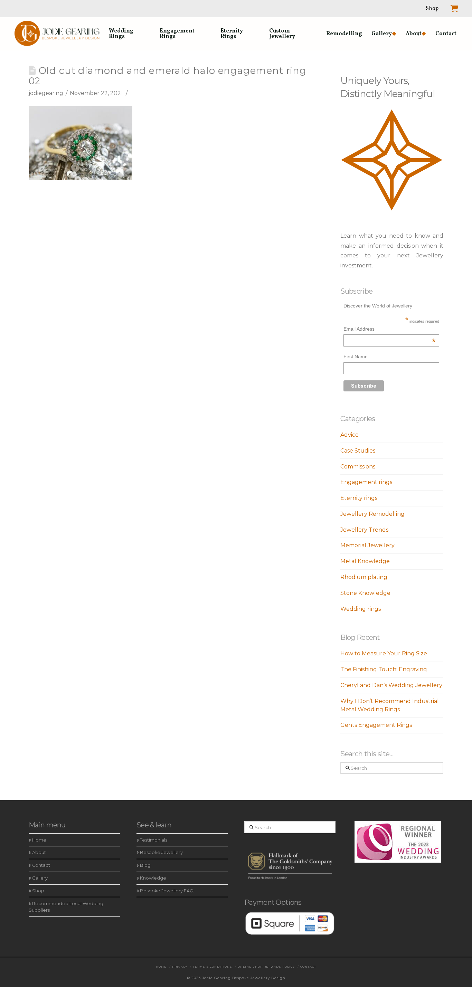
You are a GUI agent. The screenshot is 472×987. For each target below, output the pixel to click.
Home (39, 840)
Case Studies (357, 450)
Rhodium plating (363, 577)
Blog (145, 865)
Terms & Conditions (212, 966)
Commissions (357, 466)
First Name (355, 356)
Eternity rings (358, 498)
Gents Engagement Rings (376, 725)
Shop (38, 890)
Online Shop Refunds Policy (266, 966)
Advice (349, 434)
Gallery (40, 878)
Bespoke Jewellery (161, 852)
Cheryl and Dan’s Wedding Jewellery (391, 685)
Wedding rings (360, 609)
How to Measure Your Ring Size (383, 653)
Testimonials (153, 840)
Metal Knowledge (365, 561)
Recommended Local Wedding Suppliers (66, 907)
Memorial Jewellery (367, 545)
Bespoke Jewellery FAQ (166, 890)
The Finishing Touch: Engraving (383, 669)
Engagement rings (366, 482)
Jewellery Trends (364, 529)
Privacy (179, 966)
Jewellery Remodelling (372, 514)
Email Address (389, 329)
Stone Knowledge (365, 593)
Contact (41, 865)
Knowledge (153, 878)
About (39, 852)
